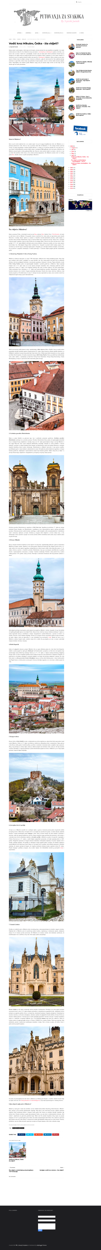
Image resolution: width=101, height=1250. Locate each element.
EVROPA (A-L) (46, 32)
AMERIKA (28, 32)
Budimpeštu (50, 52)
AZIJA (36, 32)
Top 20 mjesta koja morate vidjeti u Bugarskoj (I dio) (84, 71)
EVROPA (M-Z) (58, 32)
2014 (71, 188)
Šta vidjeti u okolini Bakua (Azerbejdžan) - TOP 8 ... (78, 160)
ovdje (49, 637)
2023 (71, 171)
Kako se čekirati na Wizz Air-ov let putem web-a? (83, 53)
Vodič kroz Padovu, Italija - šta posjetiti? (83, 114)
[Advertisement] (80, 243)
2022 (71, 173)
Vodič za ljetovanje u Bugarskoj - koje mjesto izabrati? (83, 80)
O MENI (81, 32)
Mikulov (24, 39)
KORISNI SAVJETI (72, 32)
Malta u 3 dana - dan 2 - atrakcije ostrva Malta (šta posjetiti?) (84, 98)
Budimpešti (42, 57)
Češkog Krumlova (25, 1100)
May (72, 153)
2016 (71, 184)
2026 (71, 146)
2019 (71, 179)
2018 (71, 180)
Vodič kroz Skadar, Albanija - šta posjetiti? (84, 62)
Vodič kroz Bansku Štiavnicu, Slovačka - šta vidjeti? (83, 106)
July (72, 149)
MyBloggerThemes (42, 1245)
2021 (71, 175)
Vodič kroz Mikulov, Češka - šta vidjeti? (16, 1160)
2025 (71, 167)
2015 (71, 186)
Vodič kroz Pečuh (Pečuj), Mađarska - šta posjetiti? (83, 88)
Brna (13, 154)
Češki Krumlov (55, 234)
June (72, 151)
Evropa (19, 39)
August (73, 147)
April (72, 155)
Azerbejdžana (42, 52)
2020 (71, 177)
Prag (35, 234)
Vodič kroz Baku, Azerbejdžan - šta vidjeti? (81, 163)
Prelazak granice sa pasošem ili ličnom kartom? (82, 46)
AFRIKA (19, 32)
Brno (43, 234)
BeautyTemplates (23, 1245)
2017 (71, 182)
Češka (14, 39)
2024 (71, 169)
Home (10, 39)
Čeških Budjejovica (35, 1100)
